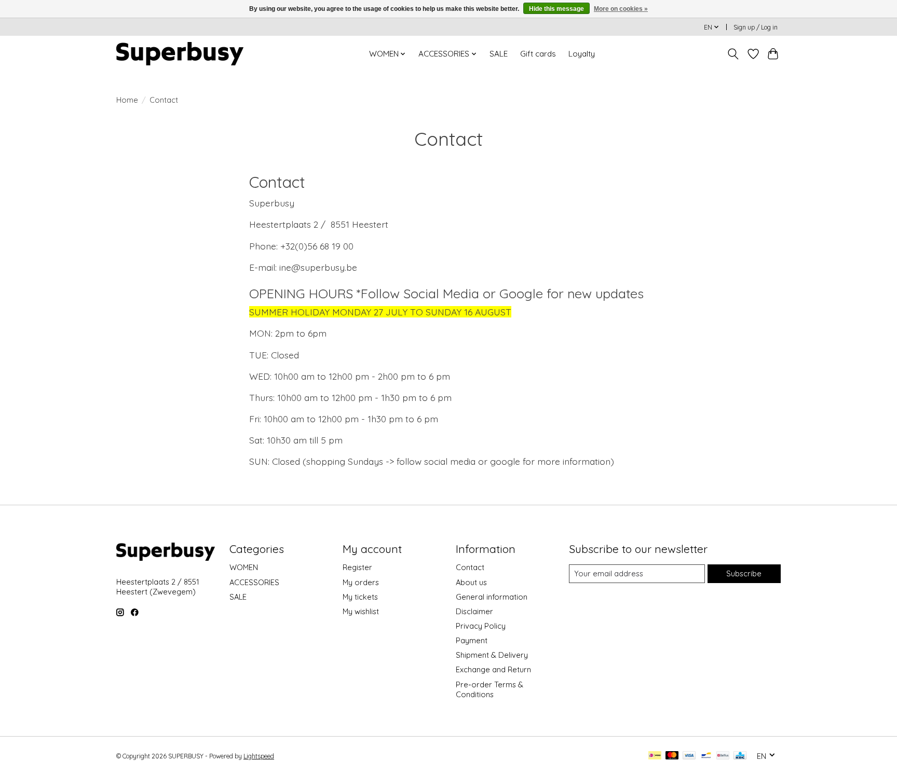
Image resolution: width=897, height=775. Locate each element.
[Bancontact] (706, 756)
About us (471, 582)
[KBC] (739, 756)
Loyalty (581, 54)
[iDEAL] (654, 756)
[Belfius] (722, 756)
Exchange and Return (493, 669)
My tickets (360, 597)
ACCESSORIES (254, 582)
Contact (470, 567)
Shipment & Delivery (492, 655)
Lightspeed (258, 756)
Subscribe (744, 573)
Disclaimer (474, 611)
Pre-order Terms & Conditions (489, 689)
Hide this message (556, 8)
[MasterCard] (672, 756)
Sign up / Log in (755, 27)
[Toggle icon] (733, 54)
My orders (361, 582)
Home (127, 100)
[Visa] (689, 756)
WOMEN (243, 567)
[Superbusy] (179, 53)
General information (491, 597)
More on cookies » (621, 8)
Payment (471, 640)
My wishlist (361, 611)
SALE (499, 54)
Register (357, 567)
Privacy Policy (481, 626)
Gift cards (538, 54)
